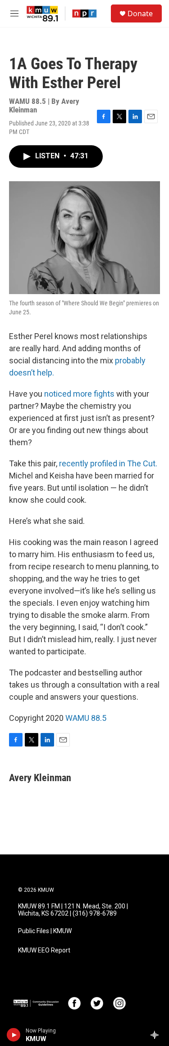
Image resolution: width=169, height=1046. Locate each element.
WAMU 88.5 (85, 718)
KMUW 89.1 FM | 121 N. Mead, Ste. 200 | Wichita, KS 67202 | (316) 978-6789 (73, 910)
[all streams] (157, 1035)
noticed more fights (79, 393)
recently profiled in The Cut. (108, 463)
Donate (140, 13)
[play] (13, 1034)
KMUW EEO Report (44, 950)
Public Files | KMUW (45, 931)
